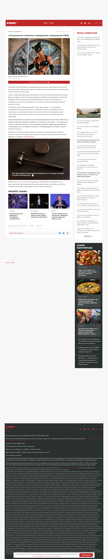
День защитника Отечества (17, 226)
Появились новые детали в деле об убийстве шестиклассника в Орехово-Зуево (88, 47)
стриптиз (39, 226)
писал (20, 182)
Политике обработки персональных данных (46, 556)
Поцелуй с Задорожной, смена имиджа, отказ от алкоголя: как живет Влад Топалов (88, 174)
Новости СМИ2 (10, 262)
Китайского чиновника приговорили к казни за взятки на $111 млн (87, 167)
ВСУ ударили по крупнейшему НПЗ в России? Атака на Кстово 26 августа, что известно (89, 341)
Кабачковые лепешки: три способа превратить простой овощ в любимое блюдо (88, 302)
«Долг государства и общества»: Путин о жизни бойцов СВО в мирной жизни (88, 39)
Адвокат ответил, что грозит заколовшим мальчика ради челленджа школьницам (87, 134)
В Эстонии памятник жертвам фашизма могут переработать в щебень (88, 182)
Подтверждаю (86, 555)
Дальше (87, 236)
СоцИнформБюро (28, 137)
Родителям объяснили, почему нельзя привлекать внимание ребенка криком (88, 198)
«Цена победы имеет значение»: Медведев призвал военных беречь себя (60, 216)
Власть (54, 211)
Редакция (9, 429)
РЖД (31, 226)
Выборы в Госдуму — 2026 (48, 23)
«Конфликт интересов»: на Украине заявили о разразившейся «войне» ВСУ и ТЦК (87, 223)
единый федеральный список (69, 468)
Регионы (12, 211)
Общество (81, 326)
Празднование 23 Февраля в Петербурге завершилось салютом (16, 217)
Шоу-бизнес (34, 211)
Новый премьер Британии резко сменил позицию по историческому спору (88, 153)
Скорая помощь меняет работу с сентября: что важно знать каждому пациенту (89, 350)
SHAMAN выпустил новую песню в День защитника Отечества (39, 215)
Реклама (8, 431)
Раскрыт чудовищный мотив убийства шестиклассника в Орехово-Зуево (88, 190)
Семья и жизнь (82, 267)
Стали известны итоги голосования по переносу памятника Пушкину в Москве (88, 230)
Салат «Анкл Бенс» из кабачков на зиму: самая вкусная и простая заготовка (87, 272)
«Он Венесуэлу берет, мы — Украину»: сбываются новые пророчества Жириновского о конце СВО (88, 332)
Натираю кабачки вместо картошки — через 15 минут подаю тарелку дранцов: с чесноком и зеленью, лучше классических (88, 360)
